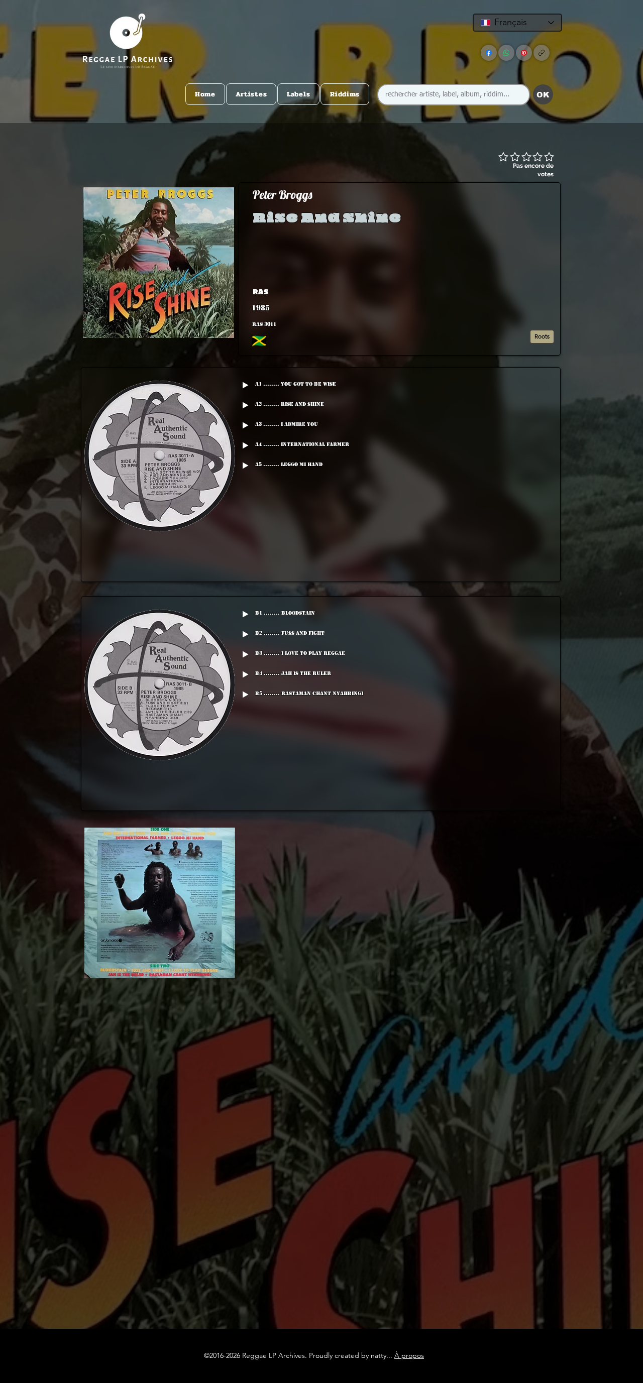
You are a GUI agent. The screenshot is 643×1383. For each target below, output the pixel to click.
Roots (542, 336)
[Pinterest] (524, 53)
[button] (479, 291)
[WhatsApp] (506, 53)
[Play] (245, 385)
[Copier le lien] (541, 53)
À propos (409, 1355)
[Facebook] (489, 53)
